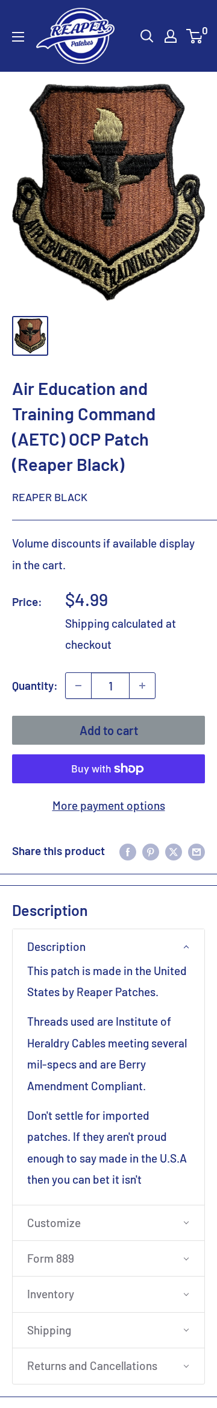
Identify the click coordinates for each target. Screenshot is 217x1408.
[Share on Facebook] (127, 851)
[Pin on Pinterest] (150, 851)
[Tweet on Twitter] (173, 851)
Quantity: (35, 685)
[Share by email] (196, 851)
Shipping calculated (114, 623)
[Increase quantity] (142, 685)
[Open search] (147, 36)
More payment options (108, 805)
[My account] (171, 36)
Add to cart (109, 730)
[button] (108, 946)
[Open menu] (18, 37)
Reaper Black (49, 497)
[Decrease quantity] (78, 685)
